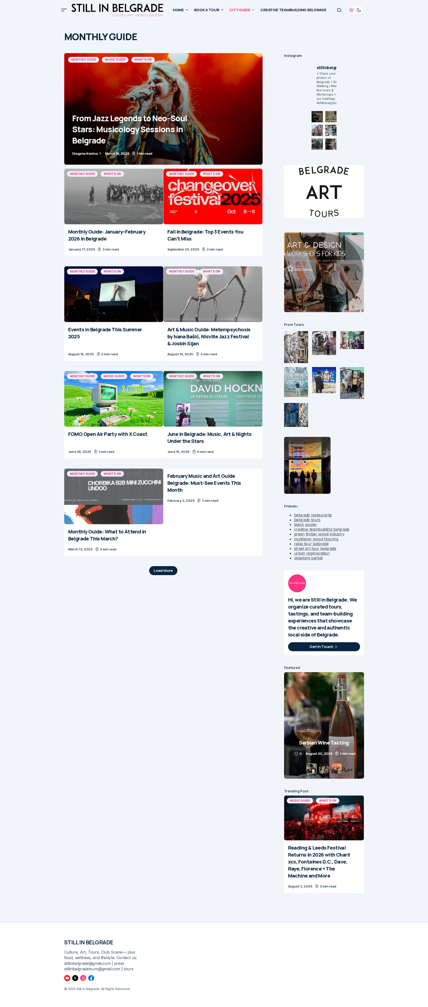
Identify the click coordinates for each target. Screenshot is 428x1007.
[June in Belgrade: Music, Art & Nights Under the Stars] (213, 399)
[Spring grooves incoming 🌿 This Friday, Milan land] (331, 130)
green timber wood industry (319, 533)
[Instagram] (83, 978)
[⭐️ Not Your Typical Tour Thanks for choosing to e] (317, 130)
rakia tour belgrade (311, 543)
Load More (163, 570)
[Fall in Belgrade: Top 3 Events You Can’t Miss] (213, 196)
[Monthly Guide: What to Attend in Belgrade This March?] (113, 496)
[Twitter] (75, 978)
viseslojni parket (308, 557)
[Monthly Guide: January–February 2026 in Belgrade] (113, 196)
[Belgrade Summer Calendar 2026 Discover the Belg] (331, 116)
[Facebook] (91, 978)
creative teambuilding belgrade (321, 529)
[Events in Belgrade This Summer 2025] (113, 294)
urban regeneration (312, 553)
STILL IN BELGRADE (88, 942)
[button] (64, 10)
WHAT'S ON (143, 59)
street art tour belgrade (315, 548)
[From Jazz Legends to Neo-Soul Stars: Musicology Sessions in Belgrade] (163, 109)
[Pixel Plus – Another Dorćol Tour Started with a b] (317, 144)
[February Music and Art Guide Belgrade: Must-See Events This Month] (213, 488)
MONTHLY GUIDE (83, 59)
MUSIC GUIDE (115, 59)
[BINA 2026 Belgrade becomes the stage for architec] (331, 144)
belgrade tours (307, 519)
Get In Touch (321, 646)
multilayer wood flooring (316, 538)
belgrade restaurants (313, 514)
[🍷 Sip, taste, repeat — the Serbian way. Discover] (317, 116)
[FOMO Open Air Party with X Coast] (113, 399)
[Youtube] (67, 978)
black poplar (305, 524)
